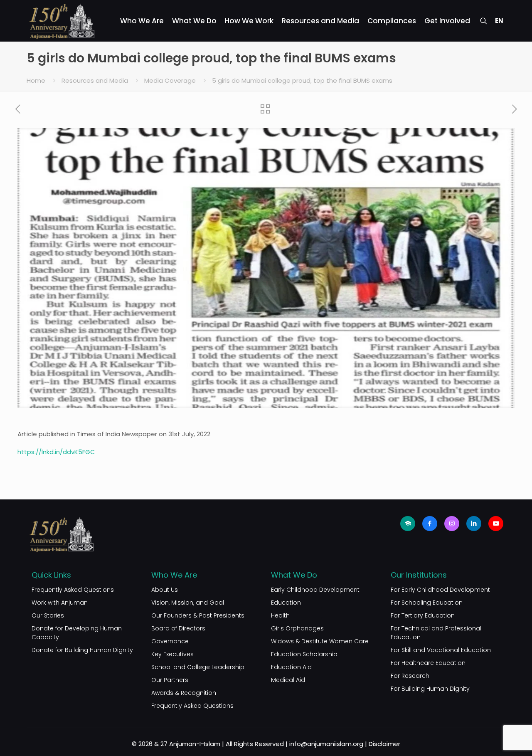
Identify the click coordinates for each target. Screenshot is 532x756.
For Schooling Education (427, 602)
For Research (410, 676)
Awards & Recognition (183, 693)
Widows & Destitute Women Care (320, 641)
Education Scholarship (304, 654)
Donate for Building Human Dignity (82, 650)
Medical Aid (288, 680)
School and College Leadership (197, 667)
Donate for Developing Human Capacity (77, 632)
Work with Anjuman (60, 602)
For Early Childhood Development (440, 590)
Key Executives (172, 654)
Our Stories (48, 615)
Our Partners (169, 680)
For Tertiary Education (423, 615)
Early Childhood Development (315, 590)
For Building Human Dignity (430, 688)
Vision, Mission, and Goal (187, 602)
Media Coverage (170, 80)
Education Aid (291, 667)
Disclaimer (384, 743)
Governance (170, 641)
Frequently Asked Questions (73, 590)
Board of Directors (178, 628)
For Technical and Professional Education (436, 632)
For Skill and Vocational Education (441, 650)
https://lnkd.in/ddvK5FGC (56, 451)
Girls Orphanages (297, 628)
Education (286, 602)
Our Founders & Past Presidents (197, 615)
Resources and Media (95, 80)
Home (36, 80)
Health (280, 615)
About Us (164, 590)
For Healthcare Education (428, 663)
